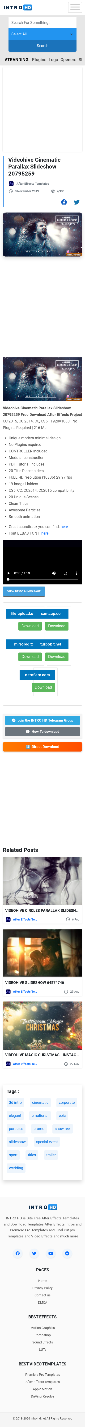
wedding (16, 1168)
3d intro (15, 1102)
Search (42, 46)
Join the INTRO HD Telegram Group (45, 720)
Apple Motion (42, 1389)
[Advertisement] (42, 109)
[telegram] (67, 1253)
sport (13, 1155)
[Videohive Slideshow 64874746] (42, 953)
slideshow (17, 1142)
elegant (15, 1115)
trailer (51, 1155)
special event (47, 1142)
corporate (67, 1102)
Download (56, 626)
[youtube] (50, 1253)
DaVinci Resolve (42, 1396)
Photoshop (42, 1335)
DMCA (42, 1302)
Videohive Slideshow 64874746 (34, 982)
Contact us (42, 1295)
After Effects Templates (33, 183)
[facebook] (17, 1253)
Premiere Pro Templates (42, 1374)
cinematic (40, 1102)
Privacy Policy (42, 1288)
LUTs (42, 1349)
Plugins (39, 59)
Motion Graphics (42, 1328)
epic (62, 1115)
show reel (63, 1128)
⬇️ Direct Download (42, 747)
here (64, 527)
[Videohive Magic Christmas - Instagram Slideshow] (42, 1025)
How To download (45, 732)
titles (32, 1155)
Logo (53, 59)
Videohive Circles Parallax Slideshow (43, 910)
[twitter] (34, 1253)
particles (16, 1128)
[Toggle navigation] (75, 7)
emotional (40, 1115)
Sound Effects (42, 1342)
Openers (68, 59)
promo (39, 1128)
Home (42, 1281)
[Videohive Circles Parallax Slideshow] (42, 881)
